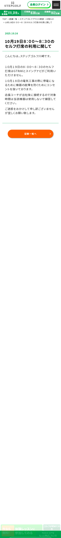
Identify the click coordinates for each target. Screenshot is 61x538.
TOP (4, 19)
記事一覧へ (30, 133)
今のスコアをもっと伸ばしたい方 (48, 534)
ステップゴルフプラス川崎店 (32, 19)
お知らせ (50, 19)
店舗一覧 (13, 19)
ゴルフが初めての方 (52, 527)
